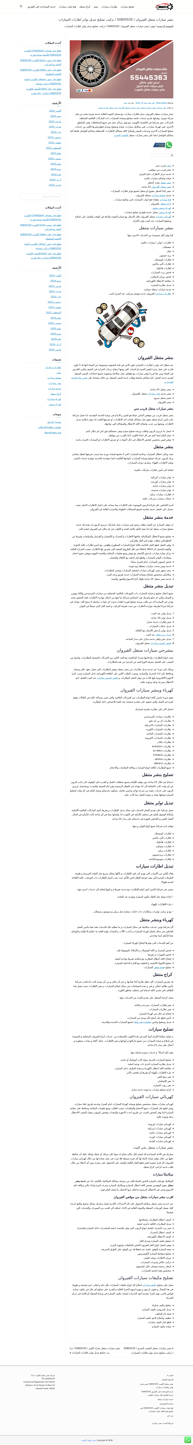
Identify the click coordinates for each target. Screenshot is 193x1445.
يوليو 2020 (55, 163)
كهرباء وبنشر (103, 108)
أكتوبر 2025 (55, 110)
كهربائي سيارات (163, 216)
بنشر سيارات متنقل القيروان (129, 108)
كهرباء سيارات (54, 399)
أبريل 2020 (55, 179)
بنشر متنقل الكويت (88, 1440)
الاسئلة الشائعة (167, 1379)
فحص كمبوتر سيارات (161, 643)
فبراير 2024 (55, 126)
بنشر (95, 6)
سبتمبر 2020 (54, 158)
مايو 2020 (56, 174)
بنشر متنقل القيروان (161, 186)
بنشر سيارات (161, 108)
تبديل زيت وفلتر (163, 634)
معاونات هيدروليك (142, 1022)
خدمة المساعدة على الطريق (42, 6)
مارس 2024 (55, 121)
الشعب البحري (121, 135)
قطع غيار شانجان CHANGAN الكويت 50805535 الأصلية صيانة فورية (42, 52)
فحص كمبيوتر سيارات (107, 677)
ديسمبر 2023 (54, 137)
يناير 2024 (56, 132)
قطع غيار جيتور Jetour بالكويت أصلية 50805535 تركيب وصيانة (42, 81)
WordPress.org (53, 432)
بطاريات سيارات (109, 6)
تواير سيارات (154, 393)
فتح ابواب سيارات (67, 6)
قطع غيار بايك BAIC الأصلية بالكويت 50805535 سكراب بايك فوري (43, 91)
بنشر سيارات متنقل (148, 108)
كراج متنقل (84, 6)
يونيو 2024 (55, 116)
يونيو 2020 (55, 169)
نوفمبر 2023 (54, 142)
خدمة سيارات (54, 388)
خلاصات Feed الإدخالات (49, 427)
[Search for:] (40, 196)
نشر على (145, 103)
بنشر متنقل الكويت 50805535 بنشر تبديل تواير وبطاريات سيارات (156, 1385)
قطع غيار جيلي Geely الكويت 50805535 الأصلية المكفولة (40, 71)
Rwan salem (161, 103)
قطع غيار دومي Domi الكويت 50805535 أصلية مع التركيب (40, 62)
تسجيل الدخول (54, 422)
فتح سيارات (165, 199)
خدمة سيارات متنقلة (165, 1399)
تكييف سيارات (149, 1285)
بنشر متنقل (113, 108)
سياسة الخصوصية (166, 1403)
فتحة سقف (159, 967)
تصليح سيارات (127, 6)
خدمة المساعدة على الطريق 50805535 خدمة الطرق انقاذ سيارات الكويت (157, 1393)
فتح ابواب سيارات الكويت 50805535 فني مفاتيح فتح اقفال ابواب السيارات (156, 1409)
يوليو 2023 (55, 153)
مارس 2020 (55, 185)
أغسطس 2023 (53, 148)
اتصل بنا (170, 1375)
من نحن (170, 1415)
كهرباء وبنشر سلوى (161, 208)
